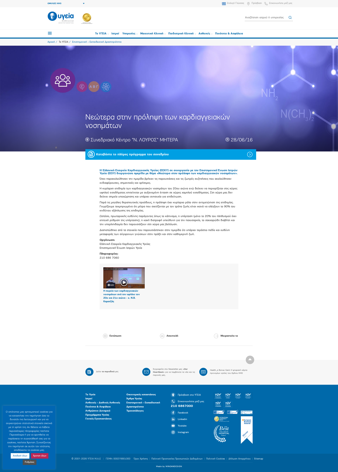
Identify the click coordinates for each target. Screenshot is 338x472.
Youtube (182, 426)
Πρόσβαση (257, 3)
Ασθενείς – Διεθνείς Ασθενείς (102, 402)
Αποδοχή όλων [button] (20, 456)
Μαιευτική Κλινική (151, 33)
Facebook (183, 413)
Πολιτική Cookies (215, 459)
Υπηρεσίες (128, 33)
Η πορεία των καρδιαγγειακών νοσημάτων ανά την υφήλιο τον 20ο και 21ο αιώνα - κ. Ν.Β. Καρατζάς (121, 296)
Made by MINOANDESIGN (169, 466)
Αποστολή (172, 336)
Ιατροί (115, 33)
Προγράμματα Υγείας (97, 415)
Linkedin (182, 419)
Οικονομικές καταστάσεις (141, 394)
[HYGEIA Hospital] (61, 18)
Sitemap (258, 459)
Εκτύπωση (115, 336)
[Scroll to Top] (250, 359)
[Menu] (50, 33)
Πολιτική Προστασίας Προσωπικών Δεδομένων (177, 459)
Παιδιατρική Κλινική (181, 33)
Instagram (183, 432)
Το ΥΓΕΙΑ (101, 33)
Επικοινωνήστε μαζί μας (280, 3)
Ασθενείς (204, 33)
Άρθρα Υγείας (134, 398)
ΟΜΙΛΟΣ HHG (54, 3)
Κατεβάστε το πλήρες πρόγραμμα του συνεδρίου (132, 154)
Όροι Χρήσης (141, 459)
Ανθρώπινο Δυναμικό (97, 411)
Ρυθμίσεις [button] (29, 462)
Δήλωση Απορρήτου (240, 459)
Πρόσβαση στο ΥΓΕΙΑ (189, 395)
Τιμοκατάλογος (135, 411)
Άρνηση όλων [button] (39, 456)
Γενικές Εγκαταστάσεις (98, 419)
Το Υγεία (90, 394)
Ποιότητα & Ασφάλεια (229, 33)
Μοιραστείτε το (229, 336)
